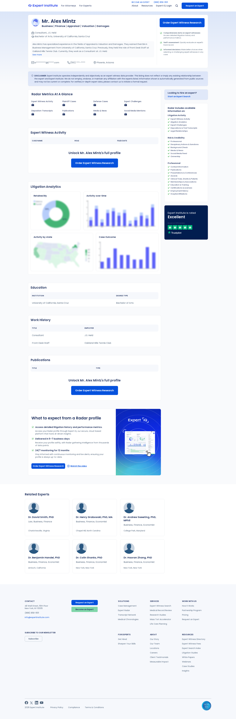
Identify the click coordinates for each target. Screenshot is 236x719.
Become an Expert (85, 609)
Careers (153, 652)
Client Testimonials (159, 657)
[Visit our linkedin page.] (36, 702)
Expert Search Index (191, 648)
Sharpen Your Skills (127, 643)
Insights (185, 671)
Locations (154, 648)
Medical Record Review (161, 610)
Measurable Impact (159, 662)
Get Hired (122, 639)
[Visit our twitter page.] (31, 702)
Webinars (186, 662)
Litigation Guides (190, 652)
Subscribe (33, 638)
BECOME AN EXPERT (141, 2)
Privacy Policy (56, 707)
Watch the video (78, 466)
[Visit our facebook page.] (26, 702)
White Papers (188, 657)
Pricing (185, 615)
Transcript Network (127, 615)
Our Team (155, 643)
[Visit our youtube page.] (41, 702)
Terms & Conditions (94, 707)
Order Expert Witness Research (182, 22)
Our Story (154, 639)
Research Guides (158, 615)
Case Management (127, 606)
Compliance (74, 707)
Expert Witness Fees (191, 643)
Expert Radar (124, 610)
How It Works (188, 606)
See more (37, 54)
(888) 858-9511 (161, 2)
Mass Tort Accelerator (160, 619)
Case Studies (188, 666)
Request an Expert (195, 5)
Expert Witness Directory (193, 639)
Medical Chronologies (128, 619)
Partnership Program (192, 610)
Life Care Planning (158, 624)
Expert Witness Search (160, 606)
